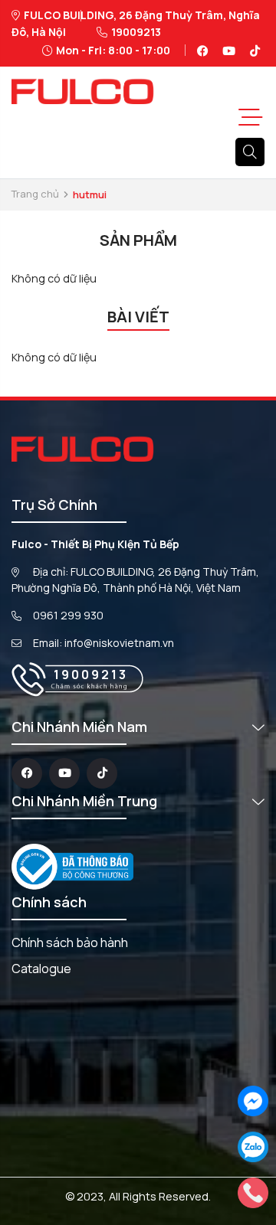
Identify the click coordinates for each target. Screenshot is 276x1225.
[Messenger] (253, 1100)
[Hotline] (253, 1191)
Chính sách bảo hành (70, 942)
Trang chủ (35, 194)
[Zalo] (253, 1145)
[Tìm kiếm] (249, 152)
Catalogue (41, 968)
